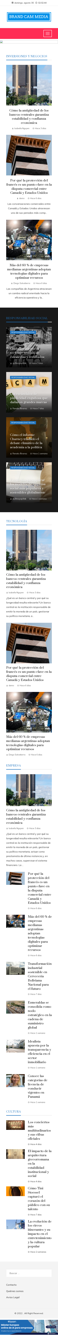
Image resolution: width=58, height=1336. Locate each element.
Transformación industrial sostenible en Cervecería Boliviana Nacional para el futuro (40, 976)
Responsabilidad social (23, 332)
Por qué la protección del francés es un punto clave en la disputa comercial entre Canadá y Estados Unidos (29, 187)
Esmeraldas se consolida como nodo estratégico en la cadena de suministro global (40, 1015)
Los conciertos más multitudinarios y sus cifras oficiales (39, 1130)
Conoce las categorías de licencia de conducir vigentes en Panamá (37, 1086)
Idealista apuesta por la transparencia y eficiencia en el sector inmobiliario (39, 1052)
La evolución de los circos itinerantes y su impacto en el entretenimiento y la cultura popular (40, 1234)
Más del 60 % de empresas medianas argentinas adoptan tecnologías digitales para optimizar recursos (29, 271)
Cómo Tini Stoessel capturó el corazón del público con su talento (39, 1198)
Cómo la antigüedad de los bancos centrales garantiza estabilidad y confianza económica (29, 117)
